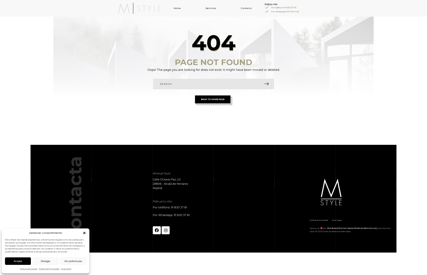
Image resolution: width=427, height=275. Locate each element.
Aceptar (18, 261)
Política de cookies (28, 269)
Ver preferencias (73, 261)
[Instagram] (166, 230)
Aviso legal (66, 269)
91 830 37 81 (289, 7)
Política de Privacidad (49, 269)
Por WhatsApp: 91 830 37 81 (171, 215)
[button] (84, 233)
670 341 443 (292, 11)
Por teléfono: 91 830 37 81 (170, 207)
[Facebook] (157, 230)
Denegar (45, 261)
